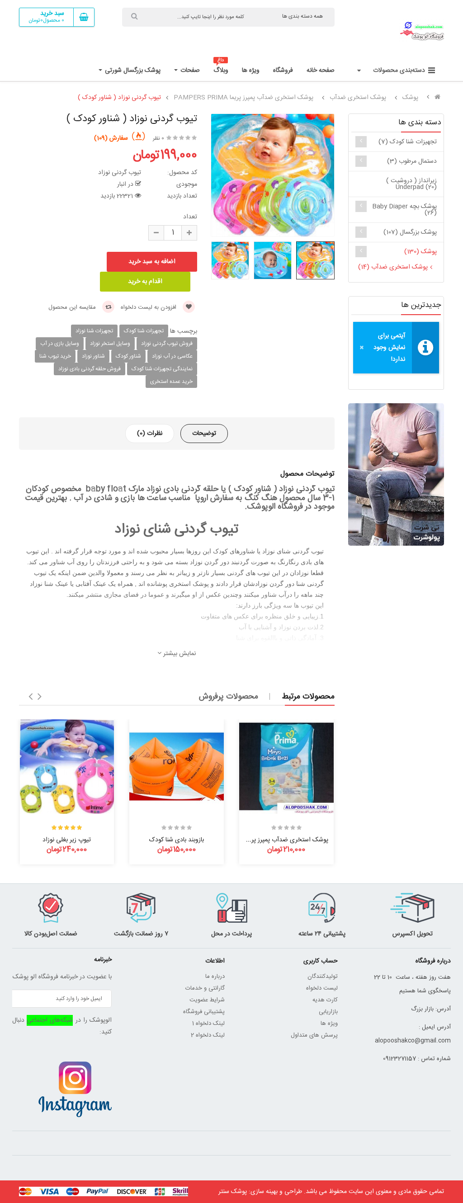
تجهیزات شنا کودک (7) (407, 142)
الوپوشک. (259, 507)
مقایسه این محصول (73, 307)
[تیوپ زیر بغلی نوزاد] (67, 766)
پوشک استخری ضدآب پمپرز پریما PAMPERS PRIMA (243, 97)
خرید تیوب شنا (55, 356)
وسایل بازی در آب (59, 343)
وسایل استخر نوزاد (110, 343)
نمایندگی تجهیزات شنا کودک (162, 368)
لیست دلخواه (322, 988)
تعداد (190, 217)
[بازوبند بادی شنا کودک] (176, 766)
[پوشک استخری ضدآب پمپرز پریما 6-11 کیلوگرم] (286, 766)
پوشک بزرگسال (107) (410, 232)
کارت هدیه (325, 1000)
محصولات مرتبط (308, 696)
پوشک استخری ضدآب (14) (393, 267)
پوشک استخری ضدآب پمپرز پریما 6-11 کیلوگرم (270, 840)
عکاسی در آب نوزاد (172, 356)
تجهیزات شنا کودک (144, 330)
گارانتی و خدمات (205, 988)
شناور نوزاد (93, 356)
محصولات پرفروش (228, 696)
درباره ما (215, 976)
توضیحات (204, 433)
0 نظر (158, 138)
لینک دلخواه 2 (208, 1035)
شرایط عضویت (207, 1000)
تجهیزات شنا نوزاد (94, 330)
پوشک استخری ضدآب (358, 97)
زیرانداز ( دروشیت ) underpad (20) (411, 184)
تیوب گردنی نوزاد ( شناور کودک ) (119, 97)
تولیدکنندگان (322, 976)
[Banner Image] (396, 474)
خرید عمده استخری (171, 381)
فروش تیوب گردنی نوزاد (167, 343)
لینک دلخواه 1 (208, 1023)
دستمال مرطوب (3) (412, 161)
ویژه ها (329, 1023)
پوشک (410, 97)
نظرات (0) (149, 433)
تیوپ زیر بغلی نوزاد (67, 840)
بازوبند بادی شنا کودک (176, 840)
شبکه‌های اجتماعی (50, 1020)
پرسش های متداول (314, 1035)
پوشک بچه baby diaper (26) (404, 209)
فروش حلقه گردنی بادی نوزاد (89, 368)
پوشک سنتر (232, 1191)
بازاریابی (328, 1012)
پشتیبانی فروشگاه (204, 1012)
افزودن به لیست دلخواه (149, 307)
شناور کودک (128, 356)
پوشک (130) (420, 251)
